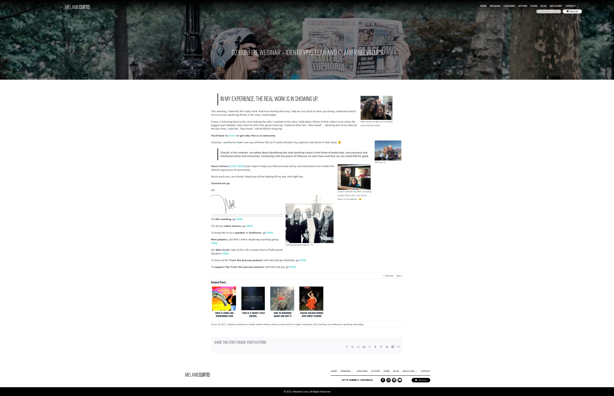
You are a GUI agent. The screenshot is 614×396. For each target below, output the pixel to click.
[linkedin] (394, 380)
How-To (289, 324)
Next (398, 275)
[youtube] (400, 380)
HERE (239, 219)
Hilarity (266, 324)
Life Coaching (319, 324)
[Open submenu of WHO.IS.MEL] (416, 371)
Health (259, 324)
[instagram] (388, 380)
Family (252, 324)
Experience (242, 324)
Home (282, 324)
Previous (389, 275)
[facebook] (383, 380)
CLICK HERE (236, 166)
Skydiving (347, 324)
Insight (297, 324)
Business (232, 324)
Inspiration (307, 324)
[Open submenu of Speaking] (351, 371)
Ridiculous (337, 324)
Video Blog (358, 324)
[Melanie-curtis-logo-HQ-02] (197, 373)
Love (329, 324)
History (274, 324)
